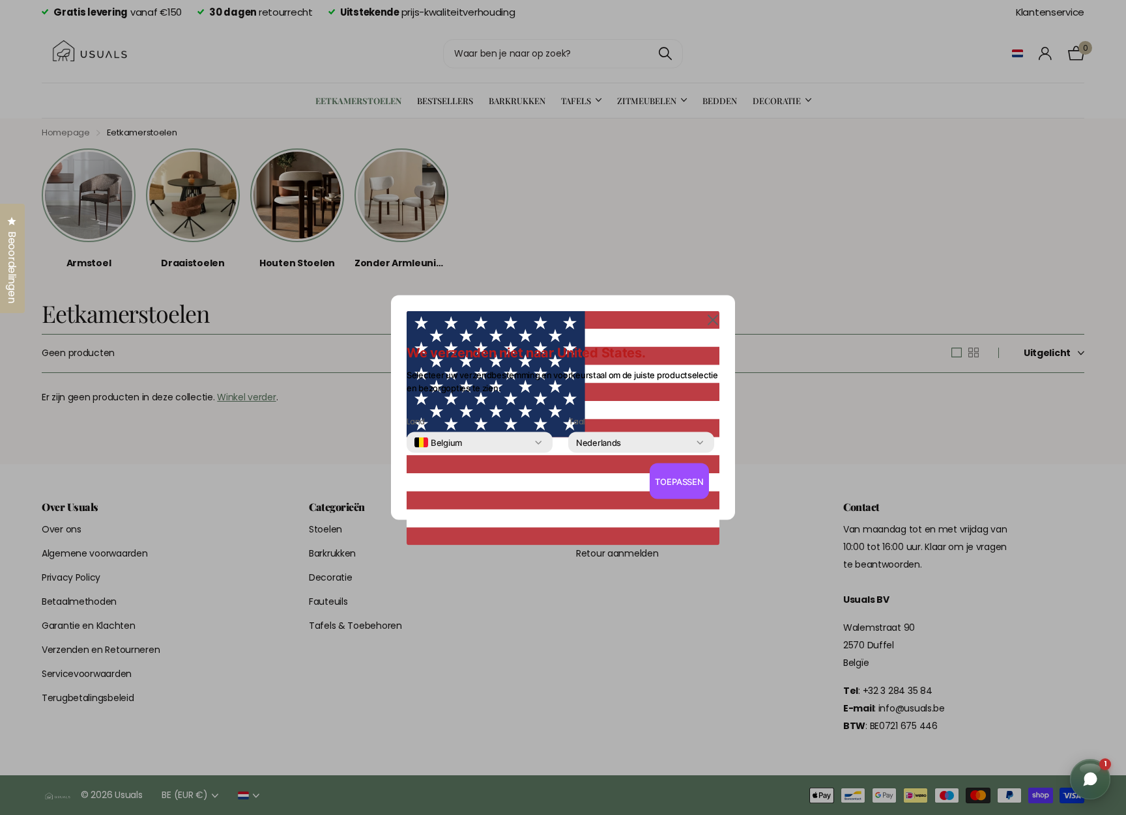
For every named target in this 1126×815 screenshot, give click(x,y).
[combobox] (438, 442)
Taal (576, 422)
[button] (712, 319)
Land (416, 422)
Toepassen (679, 481)
